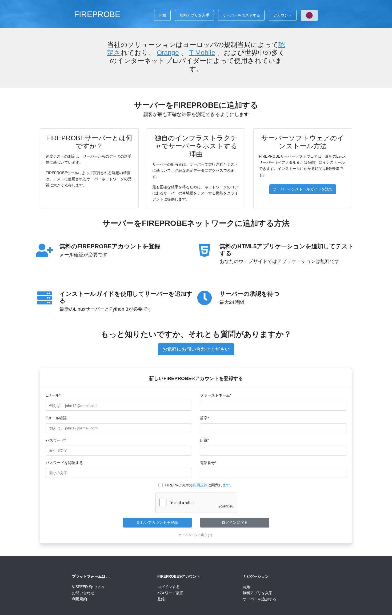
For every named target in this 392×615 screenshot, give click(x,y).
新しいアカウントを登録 (157, 522)
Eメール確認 (56, 418)
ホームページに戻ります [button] (196, 535)
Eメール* (53, 395)
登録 (161, 599)
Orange (168, 52)
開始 (162, 15)
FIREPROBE (97, 14)
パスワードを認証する (64, 463)
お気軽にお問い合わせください (196, 349)
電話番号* (208, 463)
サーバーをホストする (241, 15)
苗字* (204, 418)
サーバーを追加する (259, 599)
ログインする (168, 587)
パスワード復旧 (170, 593)
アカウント (282, 15)
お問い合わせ (83, 593)
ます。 (228, 485)
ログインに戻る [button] (235, 522)
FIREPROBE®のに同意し (199, 485)
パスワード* (56, 440)
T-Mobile (202, 52)
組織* (204, 440)
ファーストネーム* (215, 395)
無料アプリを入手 (194, 15)
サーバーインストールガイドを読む (303, 189)
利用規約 (200, 485)
